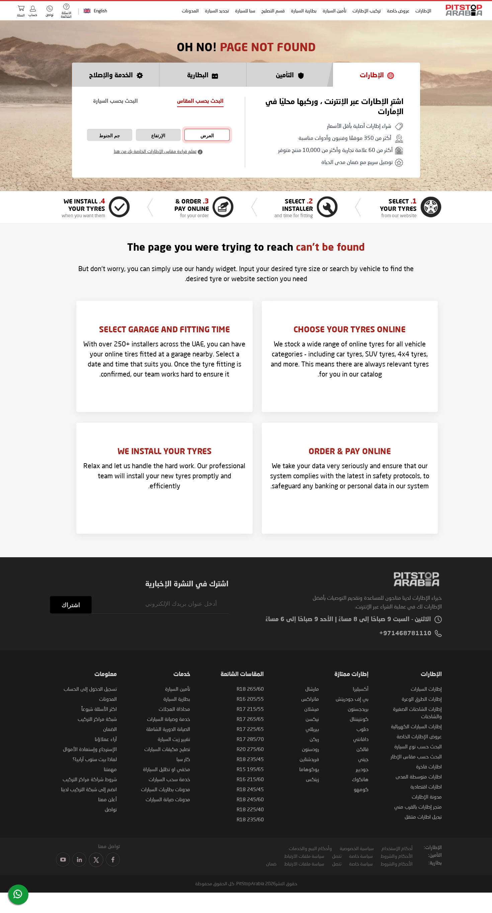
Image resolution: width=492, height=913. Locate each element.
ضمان (271, 863)
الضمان (110, 729)
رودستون (310, 749)
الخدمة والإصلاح (111, 75)
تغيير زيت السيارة (174, 739)
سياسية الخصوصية (357, 848)
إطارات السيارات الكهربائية (416, 726)
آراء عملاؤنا (106, 739)
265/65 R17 (250, 719)
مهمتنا (110, 769)
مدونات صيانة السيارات (168, 799)
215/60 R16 (250, 779)
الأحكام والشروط (397, 856)
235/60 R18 (250, 819)
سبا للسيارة (245, 10)
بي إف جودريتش (352, 699)
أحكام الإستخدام (397, 848)
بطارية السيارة (304, 10)
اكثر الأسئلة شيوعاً (99, 709)
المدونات (190, 10)
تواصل (111, 809)
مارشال (312, 689)
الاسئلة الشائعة (66, 14)
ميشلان (311, 709)
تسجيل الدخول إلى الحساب (90, 689)
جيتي (363, 759)
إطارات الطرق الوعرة (422, 699)
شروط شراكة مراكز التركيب (90, 779)
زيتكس (312, 779)
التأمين (285, 75)
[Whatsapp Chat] (18, 894)
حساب (32, 15)
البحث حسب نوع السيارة (418, 746)
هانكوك (360, 779)
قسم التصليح (273, 10)
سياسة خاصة (361, 856)
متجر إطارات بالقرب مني (418, 807)
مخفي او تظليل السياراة (166, 769)
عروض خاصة (398, 10)
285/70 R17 (250, 739)
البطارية (198, 75)
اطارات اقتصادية (426, 786)
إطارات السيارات (426, 689)
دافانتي (360, 739)
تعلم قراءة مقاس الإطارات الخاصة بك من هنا (155, 151)
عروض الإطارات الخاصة (419, 736)
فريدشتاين (309, 759)
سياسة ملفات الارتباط (304, 856)
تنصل (336, 856)
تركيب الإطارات (367, 10)
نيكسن (312, 719)
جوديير (362, 769)
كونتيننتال (359, 719)
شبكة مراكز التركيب (97, 719)
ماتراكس (310, 699)
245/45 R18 (250, 789)
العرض (207, 135)
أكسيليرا (360, 689)
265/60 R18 (250, 689)
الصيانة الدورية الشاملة (168, 729)
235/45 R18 (250, 759)
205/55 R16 (250, 699)
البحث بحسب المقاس (200, 101)
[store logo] (461, 10)
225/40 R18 (250, 809)
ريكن (314, 739)
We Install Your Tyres (164, 452)
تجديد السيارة (217, 10)
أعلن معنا (107, 799)
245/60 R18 (250, 799)
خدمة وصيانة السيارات (168, 719)
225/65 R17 (250, 729)
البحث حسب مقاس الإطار (416, 756)
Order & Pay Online (350, 452)
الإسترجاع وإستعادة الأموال (90, 749)
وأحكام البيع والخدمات (310, 848)
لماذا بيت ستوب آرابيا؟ (95, 759)
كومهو (361, 789)
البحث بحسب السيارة (115, 101)
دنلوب (362, 729)
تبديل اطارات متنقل (423, 817)
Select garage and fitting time (164, 330)
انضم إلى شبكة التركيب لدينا (89, 789)
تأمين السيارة (335, 10)
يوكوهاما (309, 769)
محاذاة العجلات (174, 709)
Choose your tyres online (350, 330)
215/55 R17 (250, 709)
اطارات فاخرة (429, 766)
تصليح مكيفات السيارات (167, 749)
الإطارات (424, 10)
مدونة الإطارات (427, 797)
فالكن (362, 749)
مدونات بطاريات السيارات (165, 789)
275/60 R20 (250, 749)
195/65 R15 (250, 769)
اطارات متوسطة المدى (419, 776)
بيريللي (312, 729)
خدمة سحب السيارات (169, 779)
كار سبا (183, 759)
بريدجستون (358, 709)
